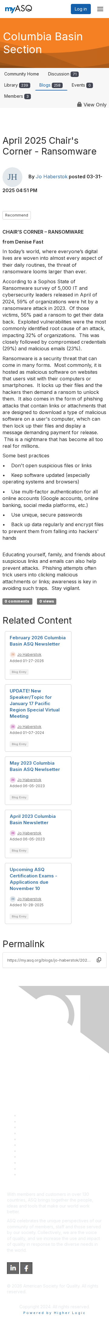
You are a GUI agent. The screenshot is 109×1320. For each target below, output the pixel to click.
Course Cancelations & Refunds (50, 1156)
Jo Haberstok (52, 177)
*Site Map (29, 1168)
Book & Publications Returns (47, 1144)
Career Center (33, 1127)
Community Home (21, 73)
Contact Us (30, 1150)
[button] (99, 959)
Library (16, 84)
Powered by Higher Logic (54, 1313)
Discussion (62, 73)
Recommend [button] (16, 215)
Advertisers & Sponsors (42, 1162)
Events (81, 84)
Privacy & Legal (34, 1121)
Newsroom (30, 1174)
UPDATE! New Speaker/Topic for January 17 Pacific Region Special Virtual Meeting (35, 703)
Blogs (50, 84)
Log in (81, 8)
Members (16, 96)
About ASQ (30, 1115)
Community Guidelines (41, 1139)
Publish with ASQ (35, 1133)
